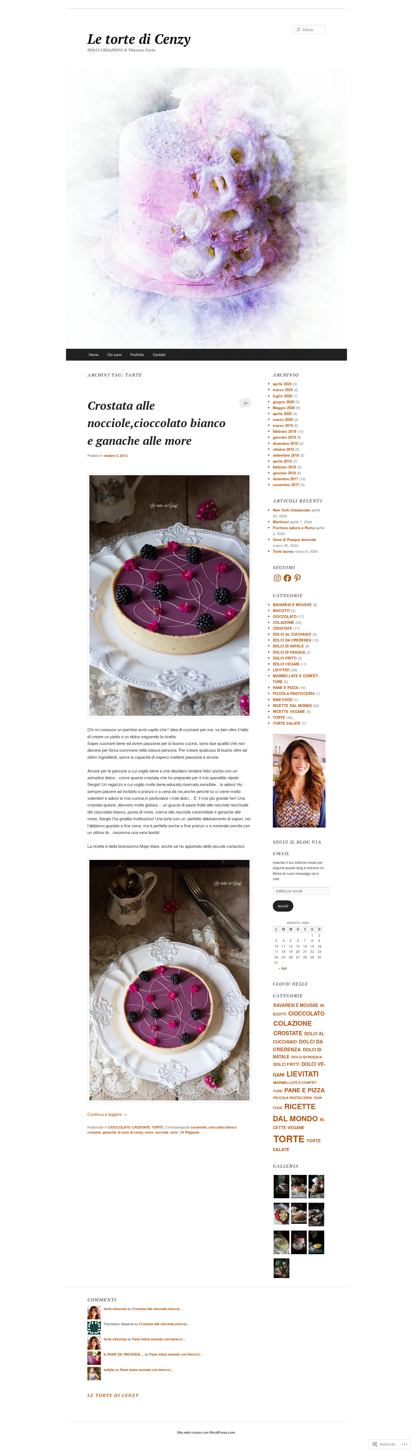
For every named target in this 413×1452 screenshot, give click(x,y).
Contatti (159, 354)
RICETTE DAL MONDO (292, 705)
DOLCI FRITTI (285, 658)
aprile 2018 (282, 461)
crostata (94, 1132)
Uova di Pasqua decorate (294, 539)
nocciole (162, 1132)
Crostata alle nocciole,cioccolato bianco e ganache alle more (156, 423)
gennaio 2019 (284, 437)
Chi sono (114, 354)
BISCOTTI (281, 610)
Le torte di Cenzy (138, 39)
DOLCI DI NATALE (288, 646)
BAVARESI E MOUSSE (292, 604)
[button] (281, 1187)
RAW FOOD (282, 699)
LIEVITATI (281, 669)
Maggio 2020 (284, 407)
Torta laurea (283, 551)
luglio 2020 (282, 395)
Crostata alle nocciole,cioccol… (157, 1308)
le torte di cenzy (130, 1132)
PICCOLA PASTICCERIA (294, 693)
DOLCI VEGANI (286, 664)
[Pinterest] (297, 578)
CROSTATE (141, 1127)
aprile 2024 (282, 383)
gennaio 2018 (284, 472)
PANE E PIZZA (285, 687)
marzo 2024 (283, 389)
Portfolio (137, 354)
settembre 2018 (286, 455)
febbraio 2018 (284, 467)
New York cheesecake (291, 510)
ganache (109, 1132)
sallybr (109, 1369)
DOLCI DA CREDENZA (292, 640)
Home (93, 354)
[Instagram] (277, 578)
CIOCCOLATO (119, 1127)
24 (246, 403)
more (149, 1132)
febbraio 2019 (284, 431)
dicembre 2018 (285, 443)
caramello (199, 1127)
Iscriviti (283, 905)
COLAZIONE (283, 622)
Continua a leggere (107, 1114)
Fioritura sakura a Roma (294, 527)
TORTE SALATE (287, 723)
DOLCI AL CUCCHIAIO (292, 634)
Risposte (189, 1132)
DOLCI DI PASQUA (289, 652)
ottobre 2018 (283, 449)
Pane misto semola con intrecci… (159, 1339)
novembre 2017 (286, 484)
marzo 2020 (283, 419)
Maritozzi (281, 521)
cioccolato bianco (222, 1127)
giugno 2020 (283, 401)
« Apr (282, 968)
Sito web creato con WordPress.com (206, 1432)
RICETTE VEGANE (289, 711)
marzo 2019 (283, 425)
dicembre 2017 (285, 478)
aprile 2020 (282, 413)
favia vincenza (115, 1308)
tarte (174, 1132)
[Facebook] (287, 578)
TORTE (157, 1127)
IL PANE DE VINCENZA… (124, 1354)
